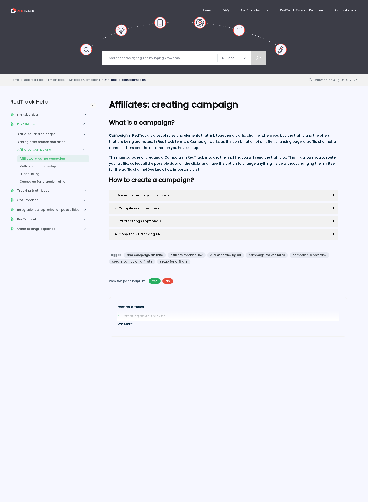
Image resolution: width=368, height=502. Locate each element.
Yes (154, 281)
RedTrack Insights (254, 10)
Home (206, 10)
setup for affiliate (173, 261)
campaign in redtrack (309, 255)
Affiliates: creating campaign (42, 158)
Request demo (346, 10)
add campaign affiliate (145, 255)
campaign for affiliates (267, 255)
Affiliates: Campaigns (34, 149)
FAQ (226, 10)
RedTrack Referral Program (301, 10)
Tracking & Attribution (34, 190)
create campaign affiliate (132, 261)
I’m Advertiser (28, 115)
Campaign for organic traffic (42, 181)
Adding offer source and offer (41, 142)
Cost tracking (28, 200)
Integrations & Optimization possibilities (48, 210)
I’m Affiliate (26, 124)
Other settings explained (36, 229)
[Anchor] (178, 123)
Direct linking (29, 174)
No (168, 281)
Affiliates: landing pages (36, 134)
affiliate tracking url (225, 255)
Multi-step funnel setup (38, 166)
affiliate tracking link (187, 255)
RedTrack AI (26, 219)
